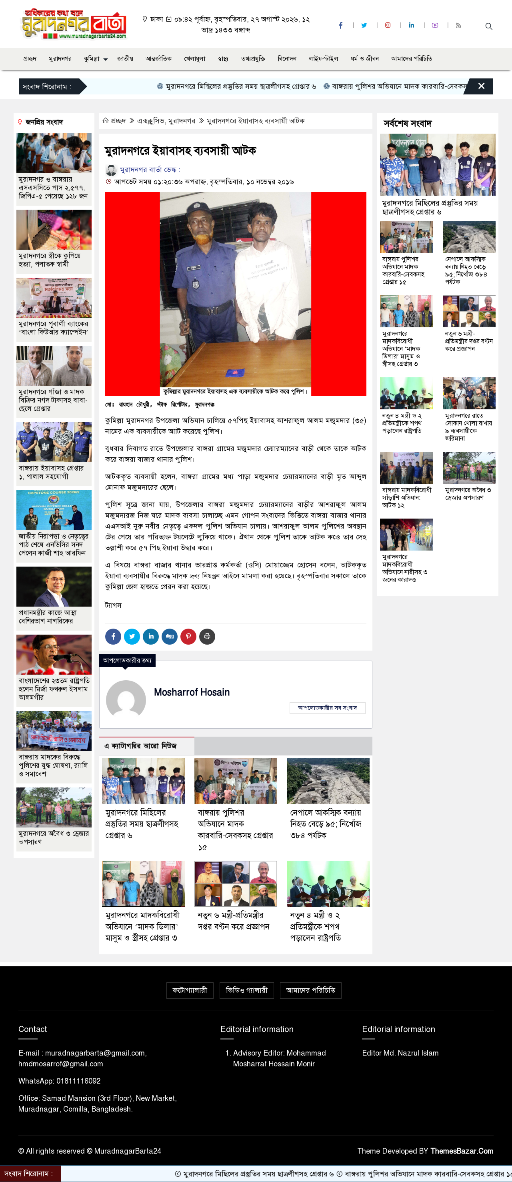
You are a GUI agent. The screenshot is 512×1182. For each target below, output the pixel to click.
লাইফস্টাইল (323, 59)
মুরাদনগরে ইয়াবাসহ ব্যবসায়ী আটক (256, 120)
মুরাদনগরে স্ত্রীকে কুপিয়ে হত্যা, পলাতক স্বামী (50, 260)
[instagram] (389, 25)
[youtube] (436, 25)
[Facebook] (113, 637)
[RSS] (459, 25)
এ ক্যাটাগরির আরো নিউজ (140, 746)
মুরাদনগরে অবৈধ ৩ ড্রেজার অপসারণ (468, 494)
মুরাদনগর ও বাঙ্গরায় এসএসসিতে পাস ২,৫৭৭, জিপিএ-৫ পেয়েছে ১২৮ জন (53, 187)
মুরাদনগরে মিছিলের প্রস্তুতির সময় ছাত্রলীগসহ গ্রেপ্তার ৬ (204, 86)
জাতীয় (125, 59)
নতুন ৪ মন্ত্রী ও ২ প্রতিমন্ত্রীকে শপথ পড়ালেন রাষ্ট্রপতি (315, 927)
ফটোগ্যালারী (190, 990)
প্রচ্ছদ (30, 59)
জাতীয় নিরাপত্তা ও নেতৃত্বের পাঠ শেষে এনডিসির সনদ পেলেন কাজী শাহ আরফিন (54, 544)
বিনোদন (287, 59)
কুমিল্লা (91, 59)
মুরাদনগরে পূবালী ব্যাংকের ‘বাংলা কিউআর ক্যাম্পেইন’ (53, 328)
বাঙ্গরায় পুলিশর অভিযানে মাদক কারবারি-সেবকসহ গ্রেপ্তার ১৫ (380, 86)
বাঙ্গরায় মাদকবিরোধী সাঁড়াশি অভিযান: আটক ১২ (407, 497)
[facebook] (341, 25)
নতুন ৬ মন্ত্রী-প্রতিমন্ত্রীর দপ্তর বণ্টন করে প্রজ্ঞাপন (469, 341)
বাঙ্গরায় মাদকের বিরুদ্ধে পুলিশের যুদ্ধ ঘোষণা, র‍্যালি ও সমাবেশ (53, 765)
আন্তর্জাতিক (159, 59)
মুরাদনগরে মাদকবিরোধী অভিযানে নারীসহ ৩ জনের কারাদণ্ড (405, 568)
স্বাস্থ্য (223, 59)
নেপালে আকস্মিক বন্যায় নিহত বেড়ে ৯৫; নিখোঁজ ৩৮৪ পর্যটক (325, 824)
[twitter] (365, 25)
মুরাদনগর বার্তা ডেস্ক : (149, 169)
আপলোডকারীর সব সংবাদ (327, 707)
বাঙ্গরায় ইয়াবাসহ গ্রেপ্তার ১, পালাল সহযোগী (51, 472)
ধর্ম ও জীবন (365, 59)
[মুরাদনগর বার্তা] (74, 23)
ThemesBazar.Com (462, 1151)
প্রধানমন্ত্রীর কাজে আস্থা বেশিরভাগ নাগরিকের (48, 617)
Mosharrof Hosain (192, 692)
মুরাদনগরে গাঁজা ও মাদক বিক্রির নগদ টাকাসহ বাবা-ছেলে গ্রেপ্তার (53, 400)
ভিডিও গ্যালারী (247, 990)
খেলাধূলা (194, 59)
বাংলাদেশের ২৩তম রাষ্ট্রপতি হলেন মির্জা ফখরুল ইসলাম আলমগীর (54, 689)
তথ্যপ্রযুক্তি (253, 59)
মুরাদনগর (60, 59)
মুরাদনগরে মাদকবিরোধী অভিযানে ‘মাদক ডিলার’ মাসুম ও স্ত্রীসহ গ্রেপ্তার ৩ (142, 927)
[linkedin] (412, 25)
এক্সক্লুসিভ (150, 120)
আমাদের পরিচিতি (411, 59)
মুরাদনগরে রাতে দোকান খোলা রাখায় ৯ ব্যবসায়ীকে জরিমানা (468, 427)
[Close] (474, 88)
